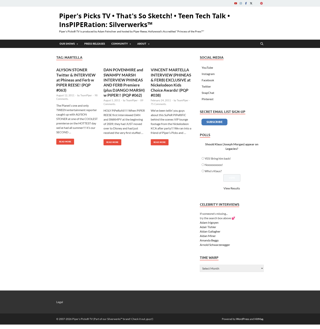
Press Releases (94, 43)
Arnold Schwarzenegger (215, 244)
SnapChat (208, 92)
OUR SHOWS (67, 43)
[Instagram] (241, 3)
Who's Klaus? (213, 171)
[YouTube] (235, 3)
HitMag (258, 318)
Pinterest (208, 99)
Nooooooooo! (214, 164)
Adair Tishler (208, 227)
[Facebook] (246, 3)
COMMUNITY (119, 43)
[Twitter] (251, 3)
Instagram (208, 74)
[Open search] (262, 44)
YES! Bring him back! (218, 158)
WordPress (242, 318)
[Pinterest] (261, 3)
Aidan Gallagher (210, 231)
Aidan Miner (208, 236)
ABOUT (141, 43)
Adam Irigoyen (209, 222)
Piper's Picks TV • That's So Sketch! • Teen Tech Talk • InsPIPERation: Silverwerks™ (144, 20)
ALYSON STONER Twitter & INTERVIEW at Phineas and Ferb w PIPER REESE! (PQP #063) (76, 79)
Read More (63, 141)
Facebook (208, 80)
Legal (59, 302)
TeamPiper (86, 95)
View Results (232, 188)
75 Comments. (158, 104)
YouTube (207, 67)
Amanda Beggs (209, 240)
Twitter (206, 86)
